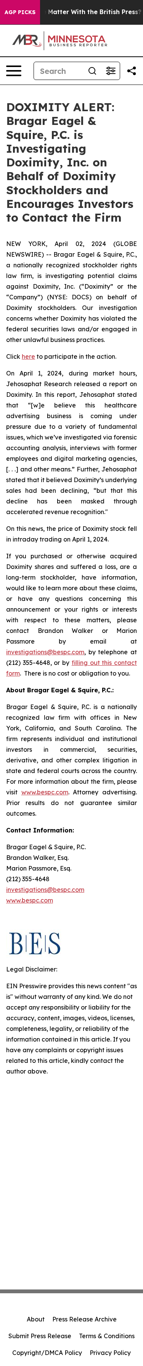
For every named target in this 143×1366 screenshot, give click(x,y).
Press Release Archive (84, 1319)
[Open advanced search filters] (110, 71)
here (28, 356)
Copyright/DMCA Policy (47, 1352)
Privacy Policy (110, 1352)
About (36, 1319)
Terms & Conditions (107, 1336)
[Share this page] (131, 70)
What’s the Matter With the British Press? (76, 12)
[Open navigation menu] (13, 70)
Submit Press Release (39, 1336)
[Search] (92, 71)
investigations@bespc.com (45, 652)
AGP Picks (20, 12)
